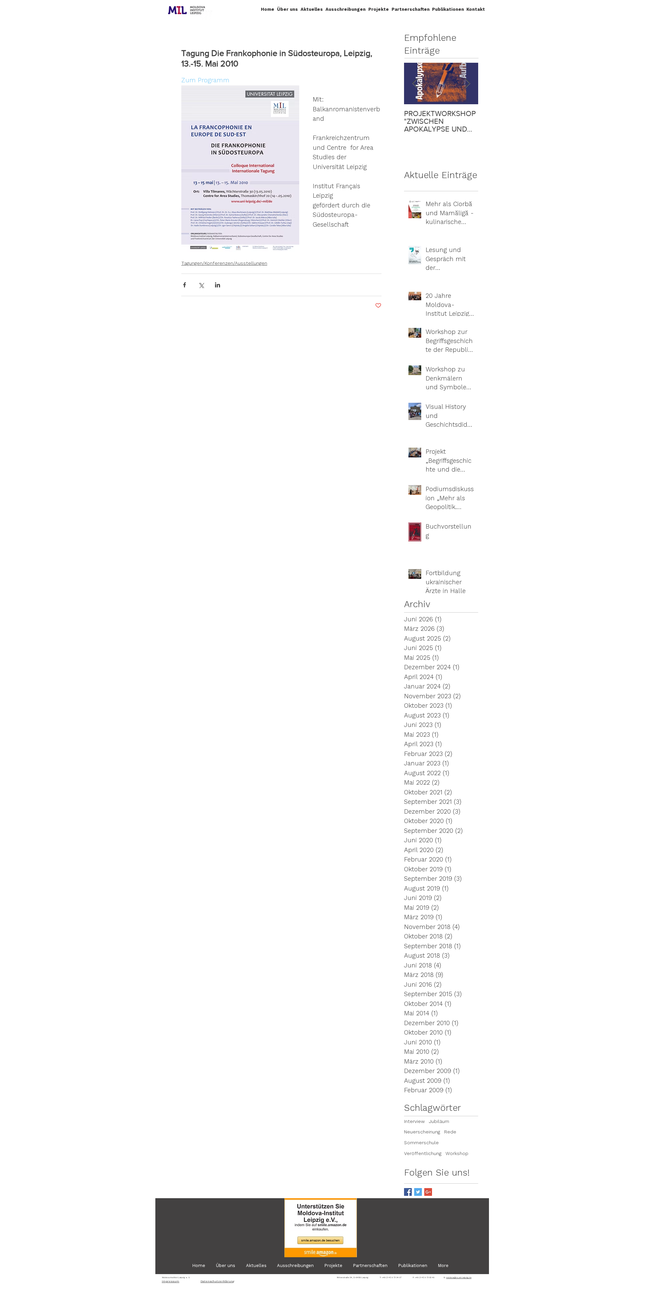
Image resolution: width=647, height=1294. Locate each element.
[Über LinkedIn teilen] (217, 285)
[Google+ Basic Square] (428, 1192)
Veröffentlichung (422, 1153)
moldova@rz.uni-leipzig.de (458, 1277)
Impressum (170, 1281)
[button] (287, 9)
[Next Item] (467, 83)
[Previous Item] (415, 83)
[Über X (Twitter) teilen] (201, 285)
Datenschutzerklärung (217, 1281)
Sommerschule (421, 1142)
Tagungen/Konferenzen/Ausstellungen (224, 263)
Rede (450, 1131)
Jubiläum (439, 1121)
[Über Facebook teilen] (184, 285)
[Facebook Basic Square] (408, 1192)
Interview (414, 1121)
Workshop (456, 1153)
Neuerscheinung (422, 1131)
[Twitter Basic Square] (418, 1192)
